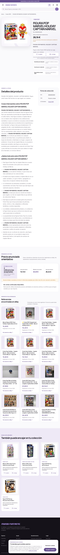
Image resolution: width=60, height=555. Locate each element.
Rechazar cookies (50, 545)
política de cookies (33, 550)
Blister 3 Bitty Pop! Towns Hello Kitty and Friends (9, 464)
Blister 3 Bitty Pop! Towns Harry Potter (27, 464)
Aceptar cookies (50, 549)
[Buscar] (57, 9)
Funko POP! (8, 14)
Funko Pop (3, 538)
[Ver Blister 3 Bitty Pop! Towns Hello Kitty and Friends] (10, 451)
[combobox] (29, 9)
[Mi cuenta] (53, 5)
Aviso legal (48, 538)
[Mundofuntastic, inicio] (11, 5)
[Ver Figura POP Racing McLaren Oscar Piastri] (10, 486)
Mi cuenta (18, 538)
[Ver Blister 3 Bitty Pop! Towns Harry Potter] (30, 451)
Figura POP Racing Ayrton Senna (46, 464)
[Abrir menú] (3, 5)
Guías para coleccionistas (36, 538)
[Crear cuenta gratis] (49, 5)
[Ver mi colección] (57, 5)
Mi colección (4, 545)
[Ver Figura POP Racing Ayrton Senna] (50, 451)
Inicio (2, 14)
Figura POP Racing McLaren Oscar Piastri (8, 499)
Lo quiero (40, 54)
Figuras (2, 543)
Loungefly (3, 540)
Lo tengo (53, 54)
